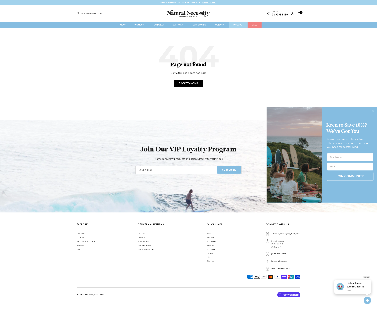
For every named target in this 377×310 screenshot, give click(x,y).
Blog (79, 249)
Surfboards (211, 241)
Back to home (188, 83)
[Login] (292, 13)
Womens (210, 237)
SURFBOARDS (199, 25)
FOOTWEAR (158, 25)
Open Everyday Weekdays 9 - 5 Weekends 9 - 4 (277, 244)
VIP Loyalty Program (86, 241)
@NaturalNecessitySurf (280, 268)
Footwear (211, 249)
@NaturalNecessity (279, 254)
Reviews (80, 245)
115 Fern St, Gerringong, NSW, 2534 (285, 234)
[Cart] (298, 13)
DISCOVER (238, 25)
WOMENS (139, 25)
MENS (123, 25)
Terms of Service (144, 245)
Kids (208, 257)
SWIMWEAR (178, 25)
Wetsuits (210, 245)
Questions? (209, 2)
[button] (350, 176)
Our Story (81, 233)
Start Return (143, 241)
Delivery (141, 237)
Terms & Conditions (146, 249)
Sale (254, 25)
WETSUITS (220, 25)
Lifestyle (210, 253)
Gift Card (80, 237)
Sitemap (210, 261)
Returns (141, 233)
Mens (209, 233)
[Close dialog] (373, 111)
